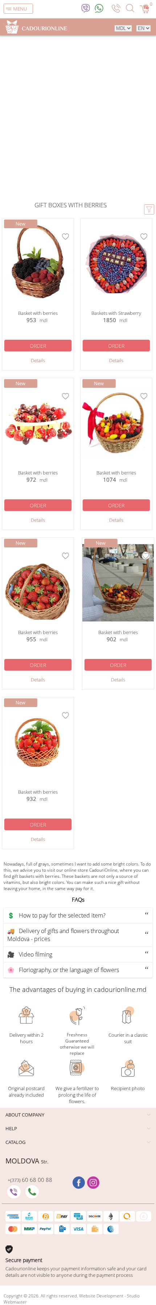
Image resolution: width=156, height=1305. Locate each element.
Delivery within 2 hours (26, 1038)
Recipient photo (128, 1088)
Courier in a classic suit (128, 1038)
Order (38, 345)
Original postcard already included (26, 1091)
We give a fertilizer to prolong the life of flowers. (77, 1095)
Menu (20, 8)
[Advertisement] (78, 116)
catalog (15, 1142)
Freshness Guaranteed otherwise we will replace (77, 1044)
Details (38, 360)
